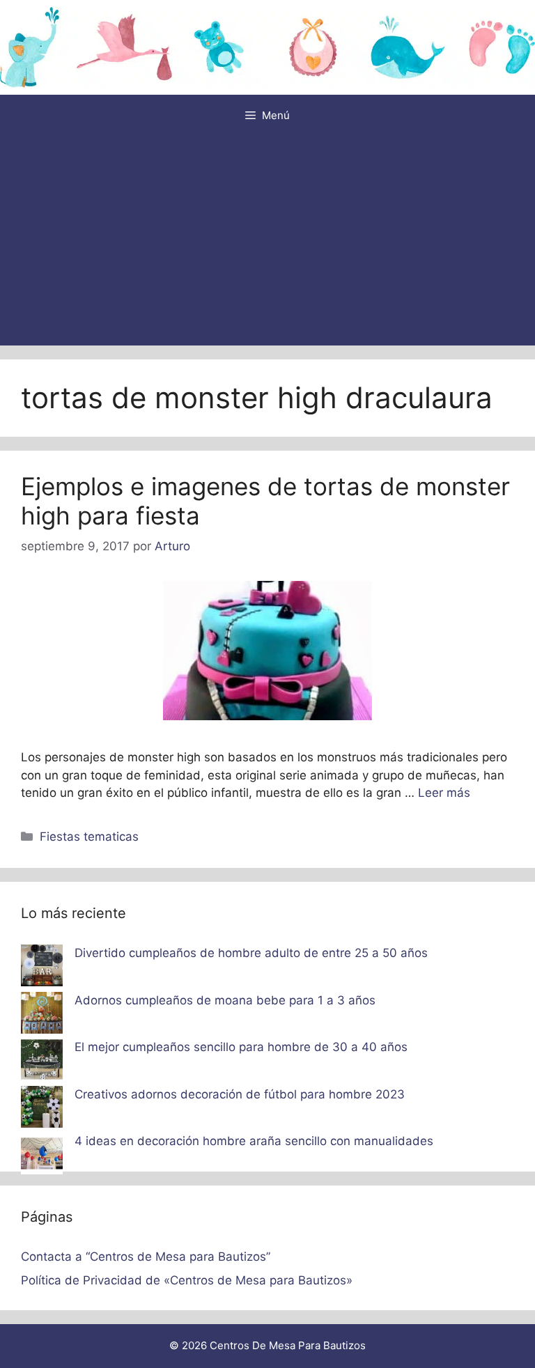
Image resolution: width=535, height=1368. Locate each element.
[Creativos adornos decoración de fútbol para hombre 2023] (42, 1109)
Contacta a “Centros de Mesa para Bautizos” (145, 1257)
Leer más (444, 793)
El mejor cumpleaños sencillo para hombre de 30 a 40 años (241, 1047)
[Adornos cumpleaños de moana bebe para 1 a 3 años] (42, 1015)
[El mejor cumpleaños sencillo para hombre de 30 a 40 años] (42, 1062)
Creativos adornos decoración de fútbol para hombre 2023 (240, 1094)
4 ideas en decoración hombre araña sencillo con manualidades (254, 1141)
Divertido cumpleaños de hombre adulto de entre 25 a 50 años (251, 953)
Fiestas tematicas (89, 837)
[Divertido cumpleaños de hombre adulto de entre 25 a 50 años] (42, 968)
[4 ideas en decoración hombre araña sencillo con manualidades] (42, 1156)
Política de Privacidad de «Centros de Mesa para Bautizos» (186, 1280)
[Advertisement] (267, 241)
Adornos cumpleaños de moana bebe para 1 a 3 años (225, 1000)
